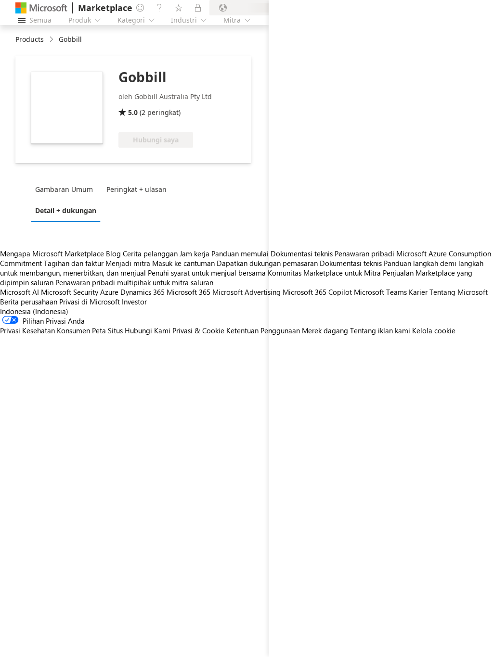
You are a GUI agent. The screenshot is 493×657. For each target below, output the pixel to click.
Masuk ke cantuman (183, 263)
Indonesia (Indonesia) (34, 311)
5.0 (133, 112)
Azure (109, 292)
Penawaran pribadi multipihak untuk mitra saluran (134, 282)
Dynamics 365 (142, 292)
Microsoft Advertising (246, 292)
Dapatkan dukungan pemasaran (267, 263)
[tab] (66, 189)
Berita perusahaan (28, 301)
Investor (134, 301)
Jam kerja (194, 253)
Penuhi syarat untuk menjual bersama (207, 273)
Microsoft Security (69, 292)
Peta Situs (107, 330)
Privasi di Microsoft (89, 301)
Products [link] (29, 39)
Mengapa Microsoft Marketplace (52, 253)
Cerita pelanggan (150, 253)
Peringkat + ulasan (136, 189)
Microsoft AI (19, 292)
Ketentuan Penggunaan (263, 330)
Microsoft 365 (188, 292)
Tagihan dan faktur (74, 263)
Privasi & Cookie (198, 330)
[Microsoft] (41, 7)
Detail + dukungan (65, 210)
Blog (113, 253)
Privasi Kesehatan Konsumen (45, 330)
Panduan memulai (240, 253)
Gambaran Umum (64, 189)
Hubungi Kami (147, 330)
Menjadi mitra (127, 263)
